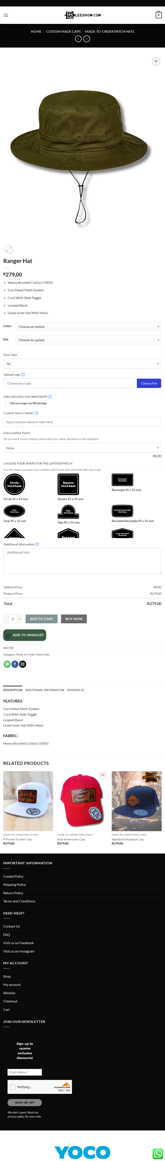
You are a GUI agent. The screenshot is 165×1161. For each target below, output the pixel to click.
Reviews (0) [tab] (75, 690)
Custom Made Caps (63, 31)
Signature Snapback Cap (128, 839)
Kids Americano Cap (71, 839)
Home (36, 31)
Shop (7, 976)
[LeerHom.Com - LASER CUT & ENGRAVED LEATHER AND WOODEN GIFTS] (82, 15)
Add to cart (41, 619)
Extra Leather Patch (24, 433)
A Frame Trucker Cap (17, 839)
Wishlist (9, 993)
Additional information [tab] (44, 690)
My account (12, 984)
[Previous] (3, 812)
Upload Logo (14, 374)
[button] (5, 15)
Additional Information (21, 544)
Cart (6, 1009)
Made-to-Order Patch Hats (109, 31)
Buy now (73, 619)
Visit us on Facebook (18, 943)
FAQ (6, 935)
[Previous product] (86, 39)
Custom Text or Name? (20, 413)
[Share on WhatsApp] (7, 664)
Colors (7, 326)
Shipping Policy (14, 884)
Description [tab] (12, 690)
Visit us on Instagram (18, 951)
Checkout (10, 1001)
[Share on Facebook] (14, 664)
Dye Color (10, 355)
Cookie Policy (13, 876)
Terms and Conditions (19, 901)
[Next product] (78, 39)
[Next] (161, 812)
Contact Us (11, 926)
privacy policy (16, 1116)
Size (5, 339)
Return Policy (13, 893)
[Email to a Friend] (22, 664)
